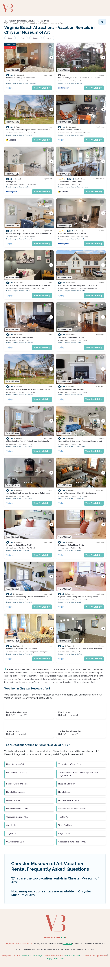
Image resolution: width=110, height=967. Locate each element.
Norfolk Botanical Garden (69, 800)
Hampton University (66, 784)
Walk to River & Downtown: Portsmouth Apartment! (80, 441)
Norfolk (79, 83)
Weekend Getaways (32, 955)
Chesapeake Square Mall (17, 817)
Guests (35, 38)
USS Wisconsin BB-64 (15, 842)
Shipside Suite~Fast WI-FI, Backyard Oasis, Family (27, 441)
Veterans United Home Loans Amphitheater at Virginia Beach (78, 774)
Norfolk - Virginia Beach (14, 83)
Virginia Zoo (11, 833)
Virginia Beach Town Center (70, 764)
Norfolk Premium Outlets (17, 809)
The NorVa (63, 817)
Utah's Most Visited (53, 955)
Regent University (66, 833)
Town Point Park (65, 825)
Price (22, 38)
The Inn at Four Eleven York (70, 182)
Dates (10, 38)
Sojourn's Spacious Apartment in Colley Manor (78, 597)
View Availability (42, 88)
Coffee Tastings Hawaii (95, 955)
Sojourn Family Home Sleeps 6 (71, 389)
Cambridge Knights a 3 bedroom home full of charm (28, 493)
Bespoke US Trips (11, 955)
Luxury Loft (11, 182)
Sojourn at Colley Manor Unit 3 (19, 545)
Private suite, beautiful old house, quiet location (79, 78)
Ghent (79, 343)
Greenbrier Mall (13, 800)
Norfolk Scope (64, 792)
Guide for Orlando (73, 955)
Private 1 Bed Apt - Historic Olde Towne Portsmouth (28, 234)
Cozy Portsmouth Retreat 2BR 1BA (73, 234)
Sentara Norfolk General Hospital (72, 809)
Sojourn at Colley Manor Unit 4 (71, 545)
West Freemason (30, 83)
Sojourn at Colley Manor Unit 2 (71, 337)
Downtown (80, 135)
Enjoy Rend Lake (55, 958)
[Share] (102, 22)
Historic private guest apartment (20, 78)
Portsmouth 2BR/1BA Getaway (19, 337)
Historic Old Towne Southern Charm (21, 649)
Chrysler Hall (12, 825)
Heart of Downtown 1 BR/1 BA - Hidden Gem (77, 493)
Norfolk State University (16, 792)
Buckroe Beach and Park (16, 784)
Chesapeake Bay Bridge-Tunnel (72, 842)
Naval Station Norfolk (15, 764)
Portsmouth (29, 135)
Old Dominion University (17, 773)
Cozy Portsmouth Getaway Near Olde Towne (77, 285)
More (49, 38)
